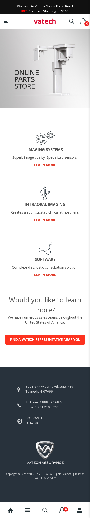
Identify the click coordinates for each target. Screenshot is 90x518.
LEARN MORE (45, 165)
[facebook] (27, 423)
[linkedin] (31, 423)
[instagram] (37, 423)
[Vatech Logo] (45, 21)
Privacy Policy (48, 477)
